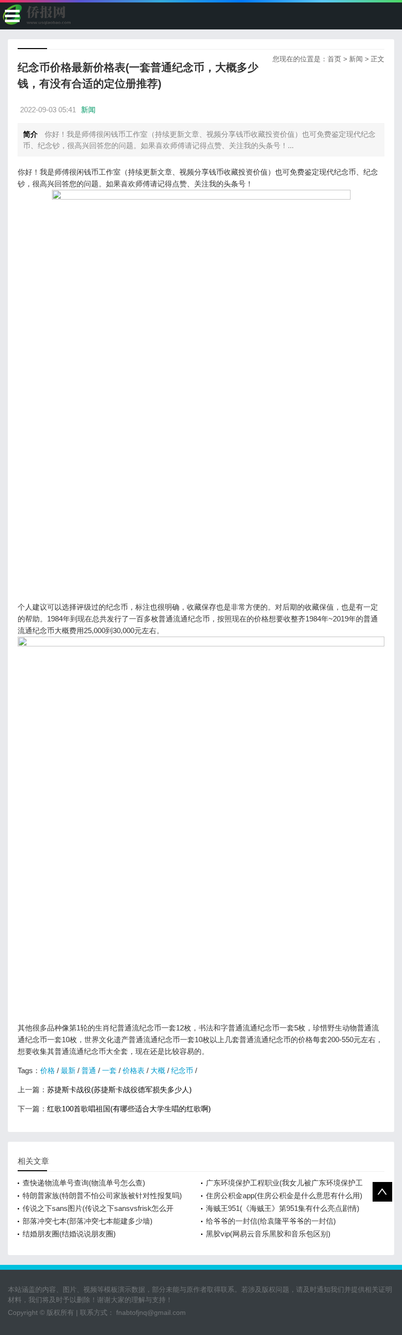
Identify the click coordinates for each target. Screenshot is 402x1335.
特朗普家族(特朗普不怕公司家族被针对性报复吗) (102, 1195)
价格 (47, 1070)
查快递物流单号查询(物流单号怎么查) (84, 1183)
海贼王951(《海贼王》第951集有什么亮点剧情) (282, 1208)
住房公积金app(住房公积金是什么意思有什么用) (284, 1195)
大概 (158, 1070)
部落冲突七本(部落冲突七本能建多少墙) (87, 1221)
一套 (109, 1070)
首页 (334, 59)
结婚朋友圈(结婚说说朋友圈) (69, 1234)
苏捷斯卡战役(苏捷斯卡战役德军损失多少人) (119, 1089)
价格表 (134, 1070)
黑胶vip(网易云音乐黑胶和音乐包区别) (268, 1234)
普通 (88, 1070)
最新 (68, 1070)
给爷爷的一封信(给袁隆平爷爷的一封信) (271, 1221)
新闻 (356, 59)
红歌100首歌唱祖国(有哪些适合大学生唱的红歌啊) (129, 1108)
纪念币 (182, 1070)
